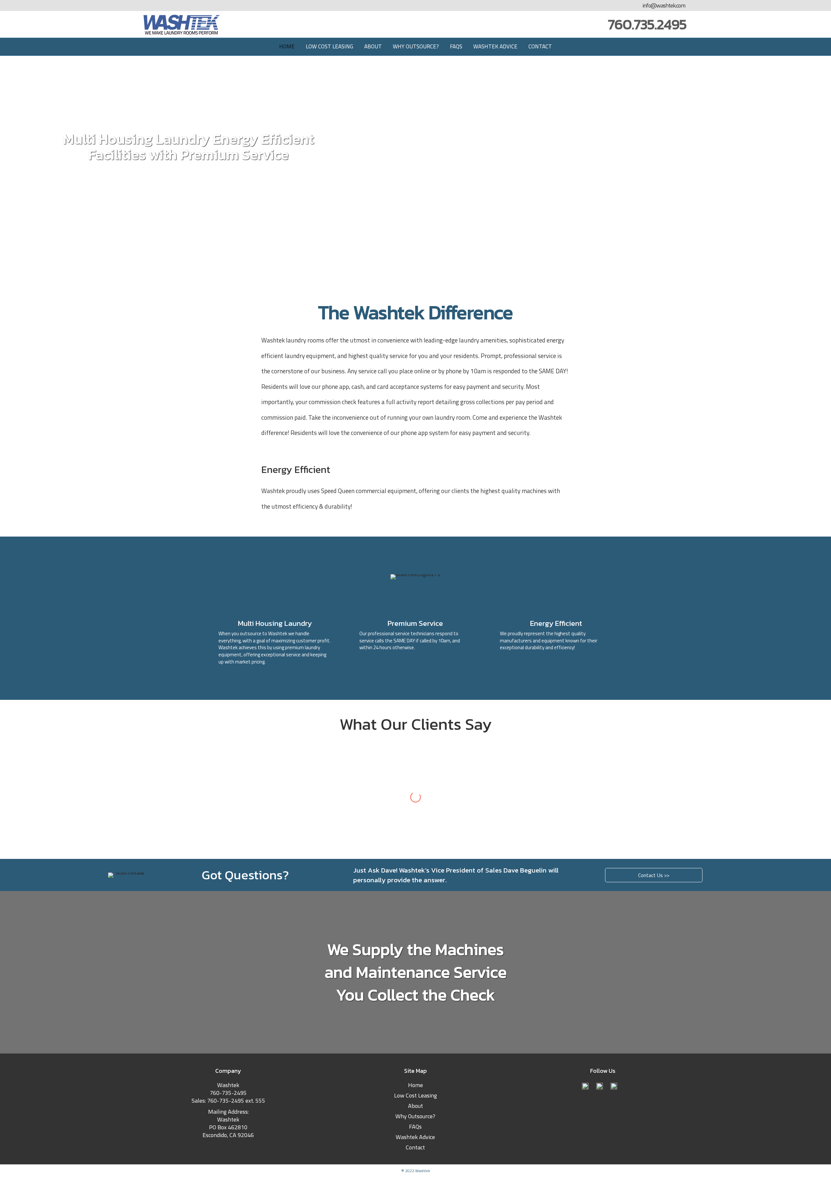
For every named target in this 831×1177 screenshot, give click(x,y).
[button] (653, 875)
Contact (540, 46)
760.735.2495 (647, 24)
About (373, 46)
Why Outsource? (416, 46)
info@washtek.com (663, 5)
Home (287, 46)
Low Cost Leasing (329, 46)
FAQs (456, 46)
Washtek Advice (495, 46)
